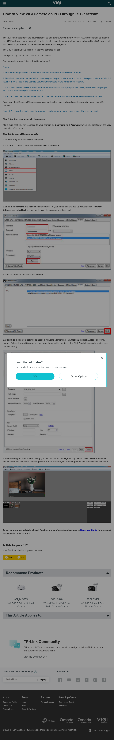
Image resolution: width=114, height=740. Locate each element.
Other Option (79, 376)
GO (35, 376)
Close (101, 358)
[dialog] (57, 370)
